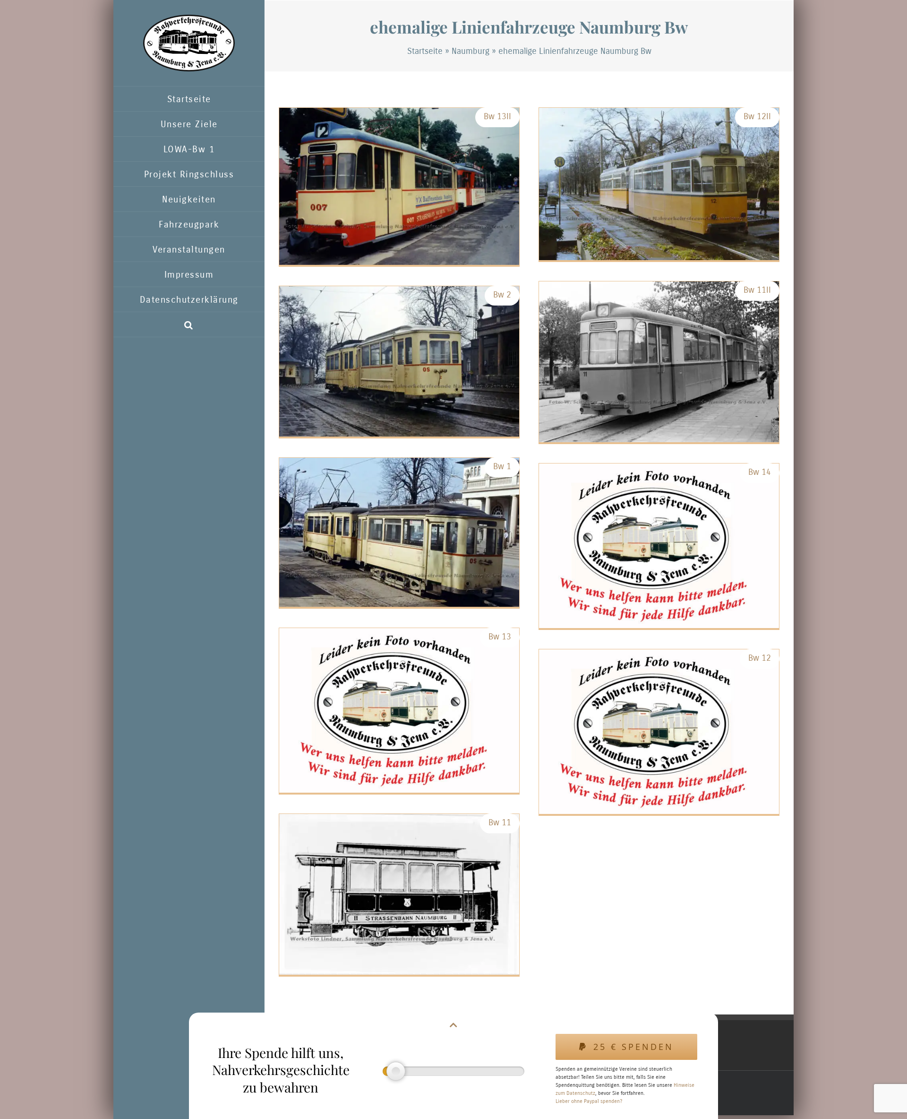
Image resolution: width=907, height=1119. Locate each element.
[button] (189, 324)
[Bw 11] (399, 894)
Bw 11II (757, 290)
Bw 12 (759, 658)
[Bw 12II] (659, 184)
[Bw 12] (659, 731)
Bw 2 (502, 294)
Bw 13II (497, 116)
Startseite (425, 51)
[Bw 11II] (659, 361)
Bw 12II (757, 116)
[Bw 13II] (399, 186)
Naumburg (470, 51)
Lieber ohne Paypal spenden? (589, 1101)
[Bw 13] (399, 710)
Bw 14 (759, 472)
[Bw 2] (399, 361)
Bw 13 (499, 636)
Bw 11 (499, 822)
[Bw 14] (659, 545)
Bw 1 (502, 466)
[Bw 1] (399, 532)
